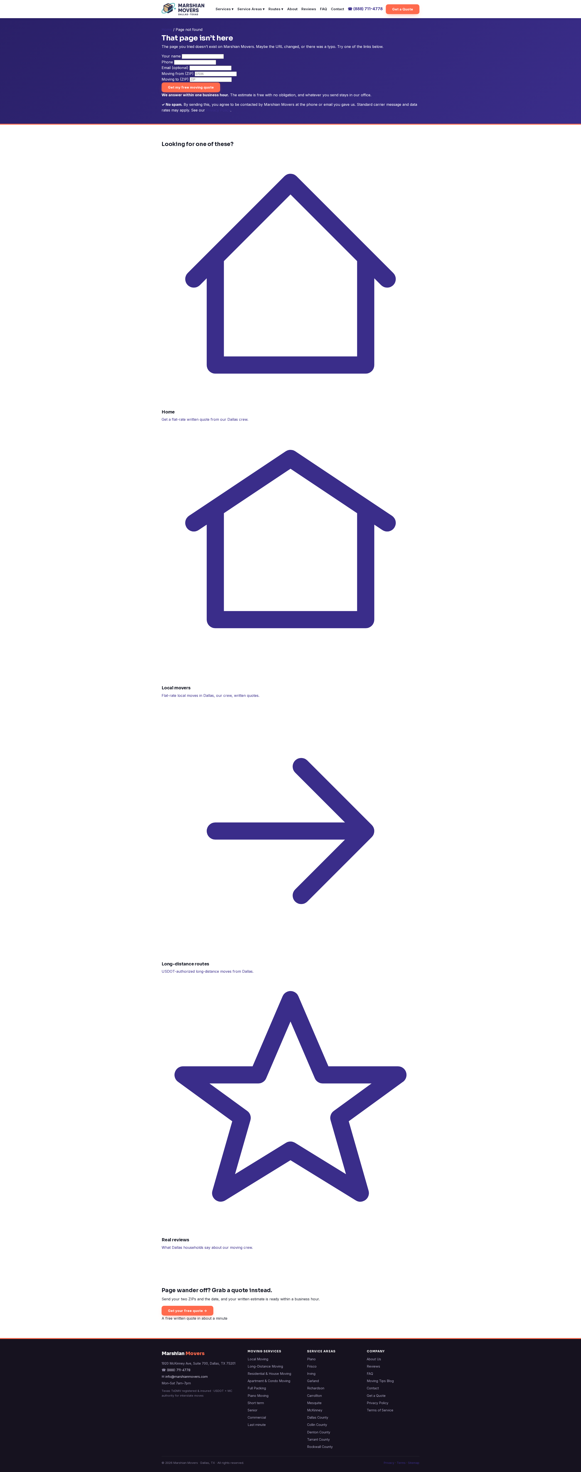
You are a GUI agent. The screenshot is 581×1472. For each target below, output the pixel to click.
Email (175, 67)
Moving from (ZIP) (178, 73)
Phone (167, 62)
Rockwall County (320, 1447)
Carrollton (314, 1396)
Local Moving (258, 1359)
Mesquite (314, 1403)
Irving (311, 1374)
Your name (171, 56)
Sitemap (413, 1463)
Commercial (257, 1417)
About (292, 9)
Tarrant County (318, 1439)
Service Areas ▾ (251, 9)
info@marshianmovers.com (186, 1376)
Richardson (315, 1388)
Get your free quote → (187, 1311)
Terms (401, 1463)
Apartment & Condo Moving (269, 1381)
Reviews (308, 9)
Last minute (257, 1425)
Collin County (317, 1425)
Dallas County (317, 1417)
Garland (313, 1381)
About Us (374, 1359)
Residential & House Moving (269, 1374)
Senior (252, 1410)
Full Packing (257, 1388)
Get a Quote (402, 9)
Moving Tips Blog (380, 1381)
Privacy (389, 1463)
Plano (311, 1359)
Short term (256, 1403)
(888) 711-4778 (365, 9)
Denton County (318, 1432)
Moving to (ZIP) (175, 79)
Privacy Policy (218, 110)
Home (167, 29)
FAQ (323, 9)
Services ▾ (225, 9)
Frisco (312, 1366)
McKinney (314, 1410)
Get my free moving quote (191, 87)
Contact (337, 9)
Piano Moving (258, 1396)
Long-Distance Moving (265, 1366)
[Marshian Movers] (183, 9)
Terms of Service (380, 1410)
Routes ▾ (275, 9)
